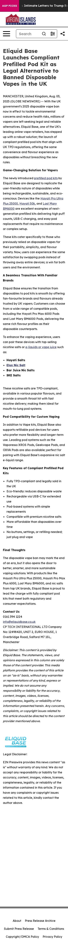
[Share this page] (62, 33)
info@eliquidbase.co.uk (19, 622)
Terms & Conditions (51, 928)
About (17, 921)
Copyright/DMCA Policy (22, 936)
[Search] (44, 34)
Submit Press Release (19, 928)
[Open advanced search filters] (52, 34)
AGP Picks (9, 5)
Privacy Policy (52, 936)
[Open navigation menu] (6, 33)
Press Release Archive (40, 921)
